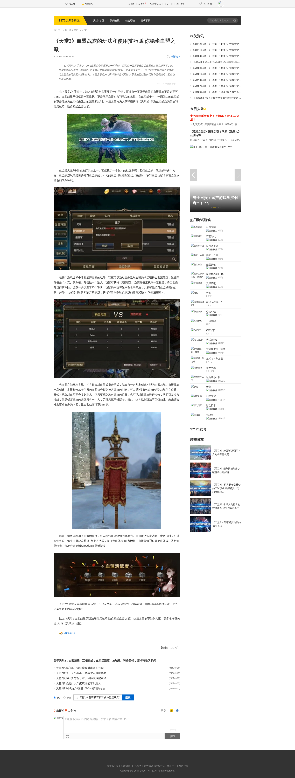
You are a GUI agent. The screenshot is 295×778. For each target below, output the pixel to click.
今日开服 (168, 4)
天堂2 (62, 660)
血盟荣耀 (74, 660)
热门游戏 (207, 4)
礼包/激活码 (155, 4)
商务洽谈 (148, 765)
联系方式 (160, 765)
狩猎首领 (128, 660)
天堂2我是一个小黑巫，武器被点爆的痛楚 (81, 673)
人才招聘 (125, 765)
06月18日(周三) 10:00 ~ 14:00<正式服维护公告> (219, 44)
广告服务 (137, 765)
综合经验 (130, 20)
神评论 (175, 56)
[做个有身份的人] (171, 710)
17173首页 (70, 4)
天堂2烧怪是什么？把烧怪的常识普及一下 (81, 683)
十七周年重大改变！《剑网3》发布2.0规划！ (214, 117)
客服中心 (172, 765)
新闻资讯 (115, 20)
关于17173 (112, 765)
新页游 (141, 4)
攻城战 (116, 660)
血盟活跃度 (103, 660)
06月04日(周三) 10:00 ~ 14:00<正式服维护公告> (219, 56)
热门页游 (180, 4)
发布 (172, 736)
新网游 (132, 4)
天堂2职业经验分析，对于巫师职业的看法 (81, 678)
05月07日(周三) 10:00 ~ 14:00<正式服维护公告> (219, 85)
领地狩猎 (142, 660)
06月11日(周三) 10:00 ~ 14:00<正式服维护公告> (219, 50)
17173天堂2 (71, 30)
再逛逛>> (70, 633)
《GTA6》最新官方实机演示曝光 (241, 124)
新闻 (69, 698)
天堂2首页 (98, 20)
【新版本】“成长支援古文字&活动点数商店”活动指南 (221, 97)
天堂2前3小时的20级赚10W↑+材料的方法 (80, 688)
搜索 (235, 20)
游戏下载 (145, 20)
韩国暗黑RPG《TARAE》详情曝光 (208, 139)
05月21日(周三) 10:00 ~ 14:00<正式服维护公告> (219, 73)
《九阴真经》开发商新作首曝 (205, 124)
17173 (57, 30)
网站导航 (89, 4)
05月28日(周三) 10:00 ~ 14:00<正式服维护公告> (219, 68)
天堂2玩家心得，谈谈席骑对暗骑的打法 (80, 667)
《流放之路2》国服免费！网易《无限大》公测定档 (215, 133)
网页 (59, 698)
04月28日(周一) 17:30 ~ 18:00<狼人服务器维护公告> (221, 91)
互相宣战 (87, 660)
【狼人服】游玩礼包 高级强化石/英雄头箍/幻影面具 (220, 62)
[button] (193, 175)
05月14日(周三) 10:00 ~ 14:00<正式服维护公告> (219, 79)
